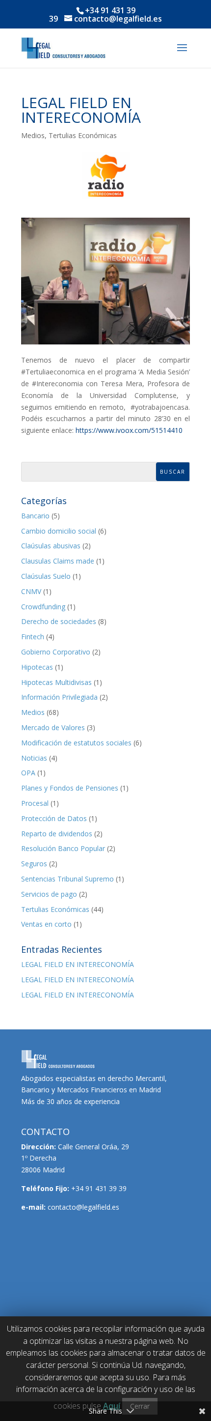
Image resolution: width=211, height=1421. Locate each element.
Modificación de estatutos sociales (76, 742)
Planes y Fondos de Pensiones (69, 788)
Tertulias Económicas (83, 135)
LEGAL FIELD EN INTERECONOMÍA (77, 964)
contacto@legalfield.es (83, 1207)
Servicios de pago (49, 894)
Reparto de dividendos (56, 833)
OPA (28, 772)
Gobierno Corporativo (55, 651)
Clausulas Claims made (57, 561)
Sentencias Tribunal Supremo (67, 878)
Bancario (35, 515)
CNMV (31, 591)
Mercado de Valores (53, 727)
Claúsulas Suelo (46, 576)
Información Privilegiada (59, 697)
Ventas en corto (46, 924)
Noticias (34, 758)
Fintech (32, 636)
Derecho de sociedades (58, 621)
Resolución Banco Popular (63, 848)
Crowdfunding (43, 606)
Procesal (35, 803)
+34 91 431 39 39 (99, 1188)
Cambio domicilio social (58, 531)
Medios (33, 135)
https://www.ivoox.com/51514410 (129, 430)
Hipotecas (37, 667)
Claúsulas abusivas (50, 545)
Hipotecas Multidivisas (56, 682)
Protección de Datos (54, 818)
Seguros (34, 863)
